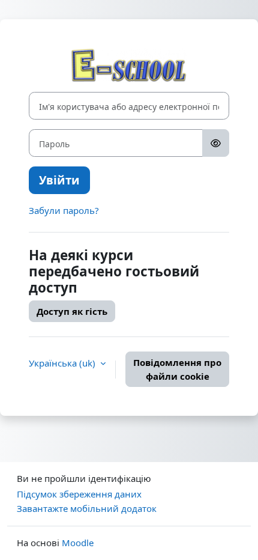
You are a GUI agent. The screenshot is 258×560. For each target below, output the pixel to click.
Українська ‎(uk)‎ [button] (63, 363)
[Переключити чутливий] (215, 143)
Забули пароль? (64, 210)
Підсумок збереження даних (79, 494)
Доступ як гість (72, 311)
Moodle (78, 543)
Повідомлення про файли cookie (177, 369)
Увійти (59, 179)
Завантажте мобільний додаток (87, 508)
